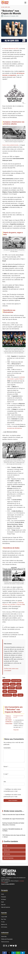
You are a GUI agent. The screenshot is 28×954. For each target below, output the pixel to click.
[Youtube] (11, 946)
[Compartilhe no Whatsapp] (18, 953)
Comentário (7, 748)
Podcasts (3, 896)
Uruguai (20, 695)
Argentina (6, 684)
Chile (5, 687)
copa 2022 (11, 687)
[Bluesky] (13, 946)
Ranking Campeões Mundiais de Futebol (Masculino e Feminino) (13, 823)
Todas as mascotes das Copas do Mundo (13, 814)
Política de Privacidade (6, 939)
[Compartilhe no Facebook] (4, 953)
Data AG (3, 904)
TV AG (5, 846)
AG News (3, 899)
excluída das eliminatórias (14, 428)
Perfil (2, 902)
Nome (6, 766)
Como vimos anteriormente (10, 145)
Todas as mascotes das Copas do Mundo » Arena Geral (8, 719)
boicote (13, 684)
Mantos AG (7, 850)
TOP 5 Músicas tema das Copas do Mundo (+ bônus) (13, 836)
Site (5, 781)
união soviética (7, 695)
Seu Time (3, 919)
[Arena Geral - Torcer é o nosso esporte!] (5, 2)
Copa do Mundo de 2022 (11, 48)
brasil (18, 684)
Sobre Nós (4, 936)
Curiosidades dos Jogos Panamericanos (13, 818)
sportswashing (12, 691)
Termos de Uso (5, 941)
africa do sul (6, 680)
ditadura (19, 687)
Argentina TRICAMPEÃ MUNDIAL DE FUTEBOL (12, 830)
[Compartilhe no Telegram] (22, 953)
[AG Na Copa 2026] (14, 41)
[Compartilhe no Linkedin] (13, 953)
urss (15, 695)
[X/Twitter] (6, 946)
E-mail (6, 774)
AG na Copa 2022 (5, 7)
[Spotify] (16, 946)
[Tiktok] (9, 946)
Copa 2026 (4, 916)
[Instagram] (4, 946)
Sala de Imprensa (8, 858)
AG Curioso (7, 854)
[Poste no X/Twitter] (9, 953)
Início (2, 894)
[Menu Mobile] (25, 2)
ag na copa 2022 (16, 680)
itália (5, 691)
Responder (16, 729)
